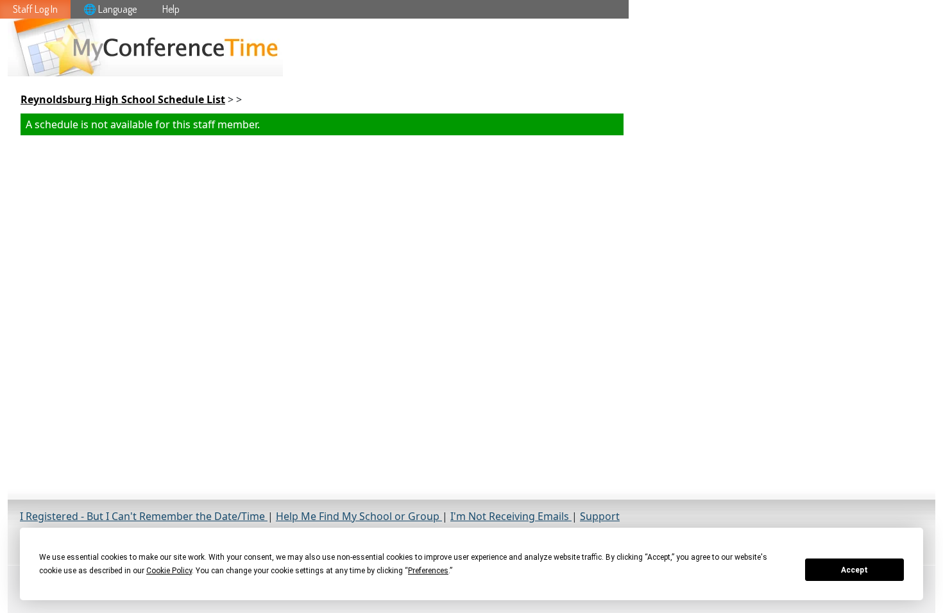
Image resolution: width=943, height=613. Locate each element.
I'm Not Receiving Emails (511, 516)
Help (171, 9)
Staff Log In (35, 9)
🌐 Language (110, 9)
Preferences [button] (428, 570)
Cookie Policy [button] (169, 570)
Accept (854, 570)
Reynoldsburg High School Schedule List (123, 99)
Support (600, 516)
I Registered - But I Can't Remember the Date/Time (144, 516)
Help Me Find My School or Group (359, 516)
